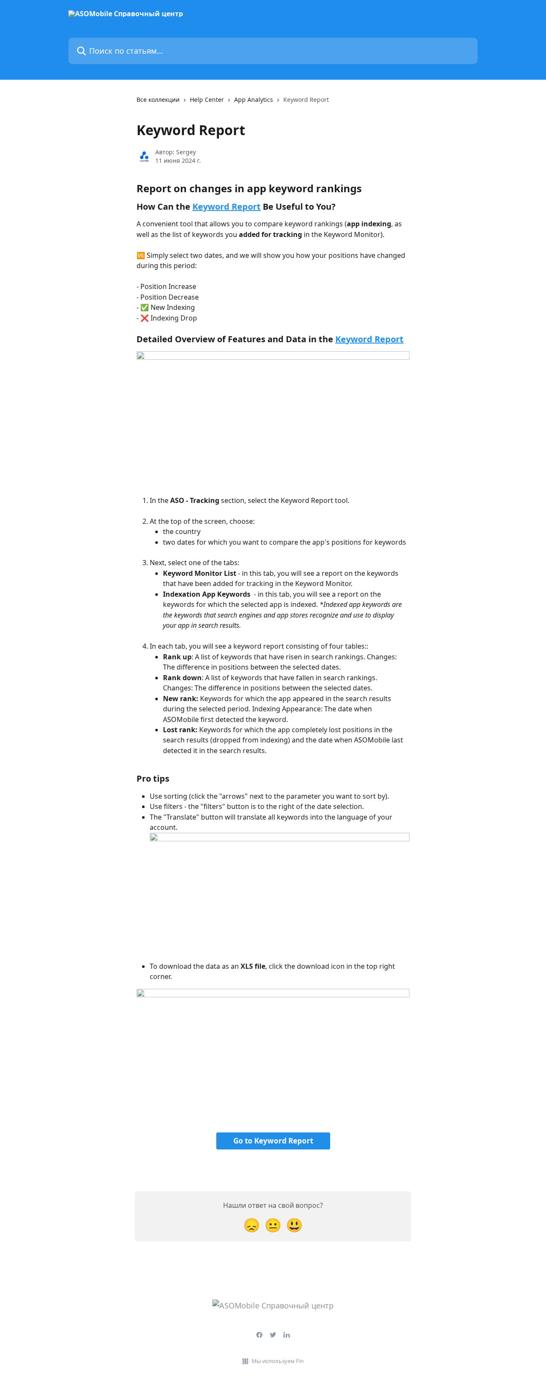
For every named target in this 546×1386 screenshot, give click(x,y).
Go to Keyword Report (273, 1141)
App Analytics (253, 99)
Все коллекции (158, 99)
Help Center (207, 99)
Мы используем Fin (278, 1361)
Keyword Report (226, 206)
